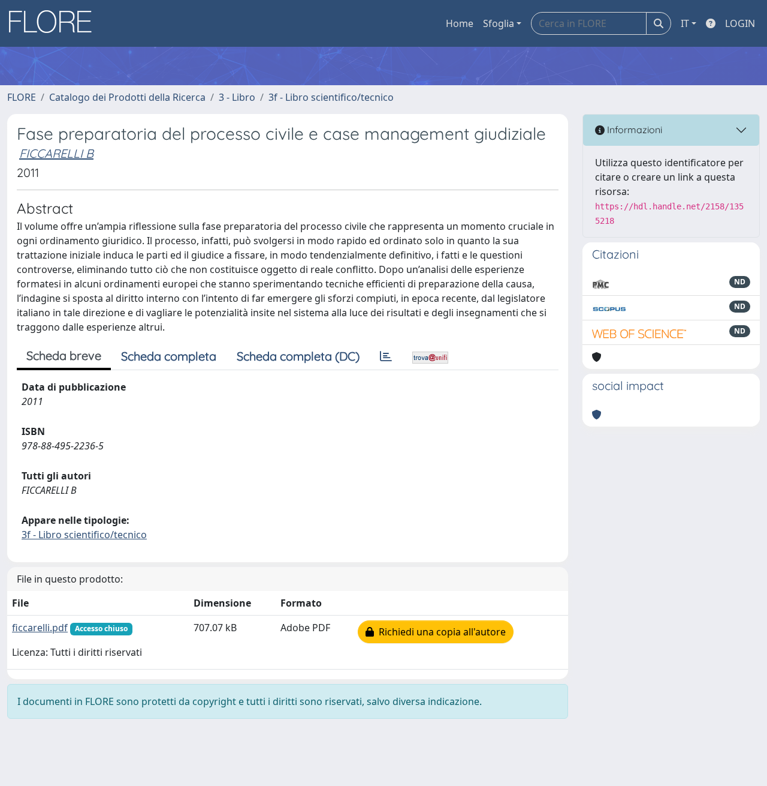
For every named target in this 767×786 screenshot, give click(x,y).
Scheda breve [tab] (63, 355)
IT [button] (685, 23)
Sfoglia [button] (498, 23)
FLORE (21, 97)
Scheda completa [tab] (168, 356)
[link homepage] (54, 23)
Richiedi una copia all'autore (440, 631)
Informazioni (633, 130)
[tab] (386, 356)
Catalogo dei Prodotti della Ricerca (127, 97)
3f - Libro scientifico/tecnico (331, 97)
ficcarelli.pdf (40, 627)
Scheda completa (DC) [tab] (298, 356)
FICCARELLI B (56, 153)
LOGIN (740, 23)
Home (459, 23)
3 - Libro (237, 97)
